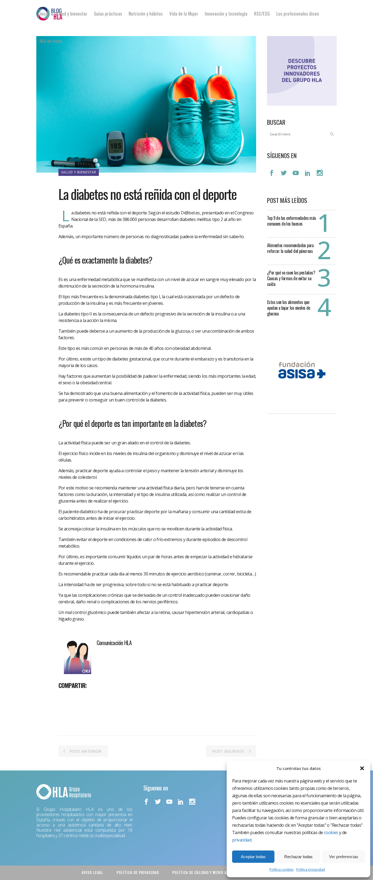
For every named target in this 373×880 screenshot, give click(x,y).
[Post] (77, 697)
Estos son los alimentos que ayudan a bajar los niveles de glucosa (288, 308)
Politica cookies (282, 869)
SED (102, 219)
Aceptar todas (253, 856)
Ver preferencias (343, 856)
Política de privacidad (138, 872)
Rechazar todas (298, 856)
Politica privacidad (310, 869)
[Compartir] (64, 697)
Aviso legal (92, 872)
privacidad (241, 840)
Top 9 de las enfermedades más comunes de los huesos (291, 221)
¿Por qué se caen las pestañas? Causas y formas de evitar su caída (291, 278)
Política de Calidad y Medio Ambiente (206, 872)
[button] (362, 768)
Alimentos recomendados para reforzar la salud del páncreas (290, 248)
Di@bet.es (190, 213)
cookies (331, 832)
